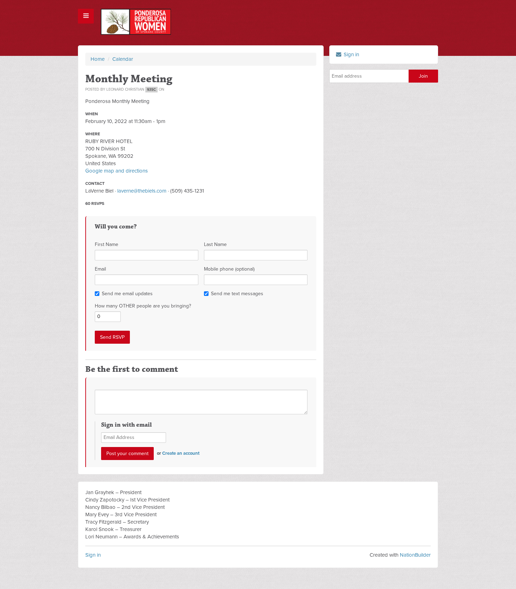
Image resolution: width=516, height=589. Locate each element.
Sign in (350, 54)
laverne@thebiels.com (141, 191)
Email (100, 269)
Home (98, 59)
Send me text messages (237, 294)
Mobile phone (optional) (229, 269)
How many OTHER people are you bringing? (143, 306)
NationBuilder (415, 555)
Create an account (180, 453)
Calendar (122, 59)
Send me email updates (127, 294)
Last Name (215, 244)
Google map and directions (116, 171)
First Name (106, 244)
